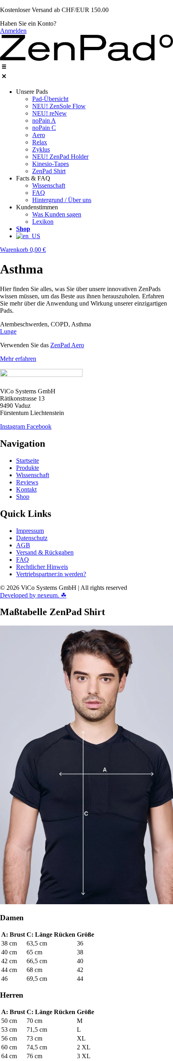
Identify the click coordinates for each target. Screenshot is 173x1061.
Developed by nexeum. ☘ (33, 595)
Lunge (8, 331)
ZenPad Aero (67, 345)
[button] (86, 72)
